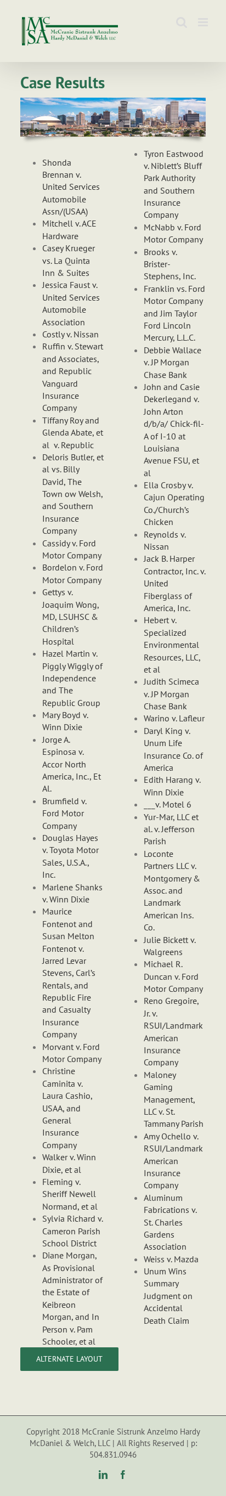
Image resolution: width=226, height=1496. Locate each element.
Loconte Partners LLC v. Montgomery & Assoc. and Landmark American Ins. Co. (172, 890)
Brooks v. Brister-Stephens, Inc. (170, 264)
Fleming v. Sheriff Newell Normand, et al (70, 1194)
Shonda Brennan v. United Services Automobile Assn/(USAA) (71, 187)
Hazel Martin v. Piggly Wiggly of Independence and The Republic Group (72, 678)
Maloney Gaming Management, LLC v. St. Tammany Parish (174, 1099)
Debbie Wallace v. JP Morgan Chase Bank (172, 362)
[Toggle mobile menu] (204, 22)
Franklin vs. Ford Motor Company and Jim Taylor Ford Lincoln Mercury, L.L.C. (174, 313)
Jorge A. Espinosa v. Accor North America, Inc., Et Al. (71, 764)
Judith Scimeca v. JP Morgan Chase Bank (171, 694)
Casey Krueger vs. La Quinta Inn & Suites (68, 260)
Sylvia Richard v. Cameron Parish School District (72, 1231)
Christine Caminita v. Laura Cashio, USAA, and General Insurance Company (67, 1107)
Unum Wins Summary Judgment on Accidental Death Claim (168, 1296)
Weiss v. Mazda (171, 1259)
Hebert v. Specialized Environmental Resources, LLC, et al (172, 644)
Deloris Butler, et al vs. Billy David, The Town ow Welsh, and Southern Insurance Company (73, 493)
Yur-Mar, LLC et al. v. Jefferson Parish (171, 829)
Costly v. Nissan (70, 334)
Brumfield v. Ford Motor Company (64, 813)
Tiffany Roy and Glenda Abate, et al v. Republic (72, 432)
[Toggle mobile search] (181, 22)
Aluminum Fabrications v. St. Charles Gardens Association (170, 1222)
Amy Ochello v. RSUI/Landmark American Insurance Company (173, 1161)
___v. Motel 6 (167, 804)
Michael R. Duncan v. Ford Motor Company (173, 976)
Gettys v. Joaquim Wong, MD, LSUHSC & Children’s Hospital (70, 616)
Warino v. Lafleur (174, 718)
